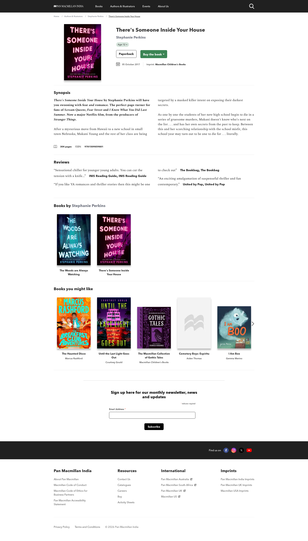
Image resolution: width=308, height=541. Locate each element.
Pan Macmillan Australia (175, 479)
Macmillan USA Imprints (234, 490)
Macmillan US (169, 496)
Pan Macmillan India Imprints (237, 479)
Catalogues (124, 485)
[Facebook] (226, 450)
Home (56, 16)
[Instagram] (233, 450)
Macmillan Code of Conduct (70, 485)
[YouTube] (249, 450)
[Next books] (253, 323)
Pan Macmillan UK (171, 490)
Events (146, 6)
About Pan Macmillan (66, 479)
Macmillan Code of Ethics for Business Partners (70, 492)
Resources (127, 470)
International (173, 470)
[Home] (68, 6)
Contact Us (124, 479)
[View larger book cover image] (82, 52)
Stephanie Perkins (95, 16)
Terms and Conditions (87, 526)
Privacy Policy (62, 526)
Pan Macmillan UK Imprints (236, 485)
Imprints (228, 470)
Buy (120, 496)
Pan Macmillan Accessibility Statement (70, 502)
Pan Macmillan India (73, 470)
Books (99, 6)
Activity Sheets (126, 502)
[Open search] (251, 6)
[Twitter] (241, 450)
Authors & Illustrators (122, 6)
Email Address (117, 409)
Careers (122, 490)
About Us (163, 6)
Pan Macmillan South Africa (177, 485)
